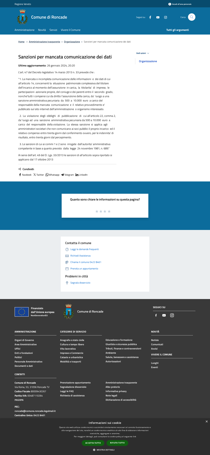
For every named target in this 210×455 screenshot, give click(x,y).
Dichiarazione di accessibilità (121, 400)
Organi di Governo (24, 340)
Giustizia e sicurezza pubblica (121, 344)
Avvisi (154, 348)
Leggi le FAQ (66, 391)
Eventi (154, 367)
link (134, 436)
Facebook (27, 175)
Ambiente (111, 353)
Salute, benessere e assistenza (122, 357)
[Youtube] (157, 17)
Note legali (111, 395)
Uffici (17, 348)
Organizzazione (72, 41)
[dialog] (105, 436)
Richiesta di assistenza (72, 395)
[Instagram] (164, 17)
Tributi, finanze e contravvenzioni (123, 348)
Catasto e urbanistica (71, 357)
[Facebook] (149, 17)
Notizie (155, 340)
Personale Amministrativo (28, 361)
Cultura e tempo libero (72, 344)
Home (21, 41)
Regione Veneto (23, 4)
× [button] (206, 421)
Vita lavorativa (68, 348)
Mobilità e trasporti (70, 361)
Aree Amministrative (26, 344)
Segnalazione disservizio (73, 387)
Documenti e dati (24, 366)
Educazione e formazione (119, 340)
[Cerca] (191, 17)
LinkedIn (83, 175)
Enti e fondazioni (24, 353)
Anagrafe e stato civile (72, 340)
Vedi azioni (141, 53)
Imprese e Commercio (71, 353)
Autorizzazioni (113, 361)
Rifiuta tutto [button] (117, 442)
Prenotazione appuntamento (75, 382)
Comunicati (157, 344)
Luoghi (154, 363)
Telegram (69, 175)
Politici (18, 357)
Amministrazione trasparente (44, 41)
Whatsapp (54, 175)
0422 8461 (39, 415)
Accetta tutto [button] (93, 443)
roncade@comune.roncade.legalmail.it (35, 411)
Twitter (40, 175)
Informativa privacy (116, 391)
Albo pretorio (113, 387)
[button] (105, 449)
